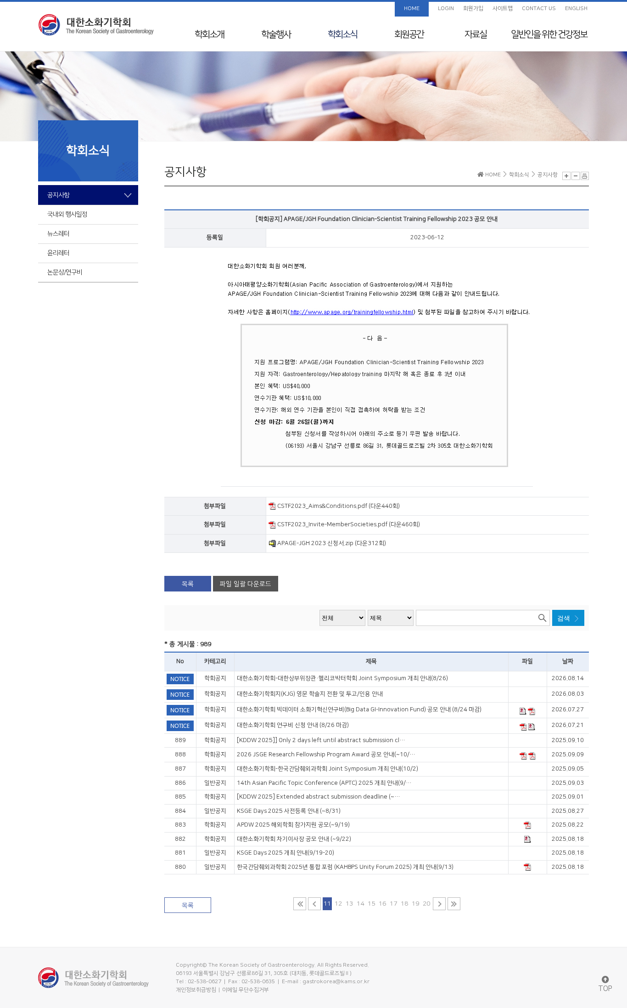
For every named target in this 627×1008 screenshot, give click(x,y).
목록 (188, 584)
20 (426, 903)
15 (371, 903)
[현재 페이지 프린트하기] (585, 176)
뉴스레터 (58, 233)
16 (382, 903)
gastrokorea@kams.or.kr (335, 982)
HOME (412, 8)
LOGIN (446, 8)
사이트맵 (503, 8)
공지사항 (58, 195)
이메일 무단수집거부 (245, 990)
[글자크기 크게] (566, 176)
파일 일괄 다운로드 (245, 584)
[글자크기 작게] (575, 176)
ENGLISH (576, 8)
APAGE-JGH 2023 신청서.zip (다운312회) (331, 543)
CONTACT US (539, 8)
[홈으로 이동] (96, 25)
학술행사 (276, 34)
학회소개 (209, 34)
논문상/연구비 (64, 272)
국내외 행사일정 (67, 214)
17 (393, 903)
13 (349, 903)
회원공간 (409, 34)
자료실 (476, 34)
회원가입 (473, 8)
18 (404, 903)
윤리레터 (58, 253)
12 (338, 903)
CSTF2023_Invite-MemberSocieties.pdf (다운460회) (348, 524)
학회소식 (342, 34)
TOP (605, 989)
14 (360, 903)
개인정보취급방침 (196, 990)
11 (327, 903)
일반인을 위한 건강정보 (549, 34)
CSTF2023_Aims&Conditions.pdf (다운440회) (338, 506)
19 (415, 903)
